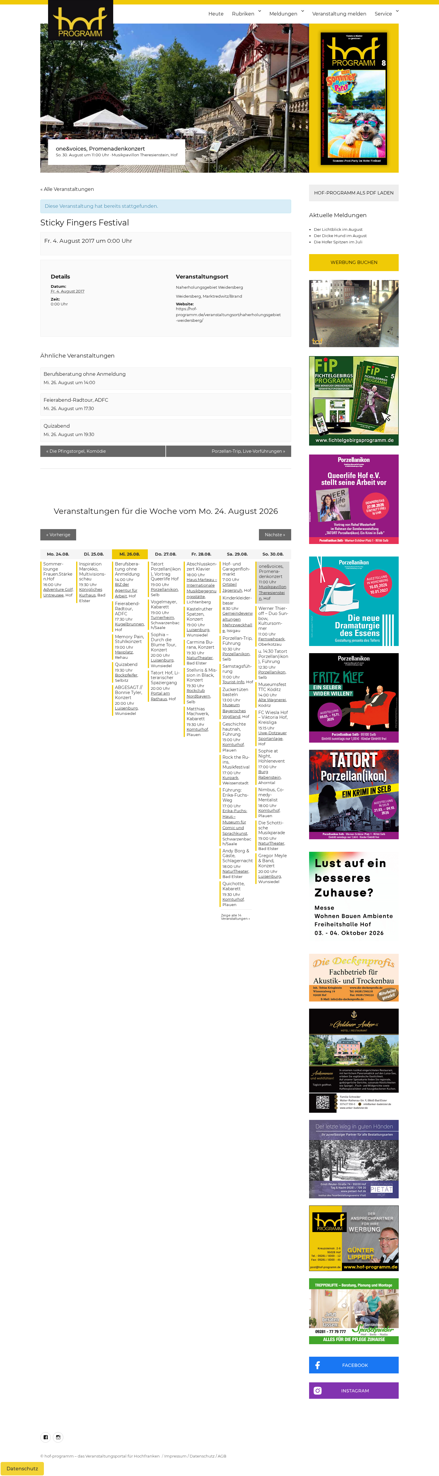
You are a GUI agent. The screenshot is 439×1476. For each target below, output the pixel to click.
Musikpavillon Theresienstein (140, 154)
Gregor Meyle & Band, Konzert (272, 860)
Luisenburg (126, 708)
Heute (216, 14)
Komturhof (197, 729)
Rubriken (243, 14)
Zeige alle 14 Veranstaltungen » (235, 917)
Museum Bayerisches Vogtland (234, 710)
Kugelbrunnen (129, 624)
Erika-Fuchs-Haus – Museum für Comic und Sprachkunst (234, 822)
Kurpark (230, 777)
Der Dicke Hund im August (340, 235)
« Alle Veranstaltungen (67, 189)
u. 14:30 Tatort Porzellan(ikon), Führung (273, 656)
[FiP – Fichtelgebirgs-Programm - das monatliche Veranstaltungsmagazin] (354, 401)
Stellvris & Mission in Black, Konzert (202, 675)
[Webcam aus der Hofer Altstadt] (354, 313)
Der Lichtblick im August (338, 229)
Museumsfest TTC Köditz (272, 687)
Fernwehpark (271, 638)
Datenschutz (202, 1456)
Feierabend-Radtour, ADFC (76, 400)
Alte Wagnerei (272, 699)
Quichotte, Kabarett (233, 886)
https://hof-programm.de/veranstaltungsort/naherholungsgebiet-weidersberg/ (228, 314)
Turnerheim (162, 617)
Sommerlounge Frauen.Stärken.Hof (57, 571)
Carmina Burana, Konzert (200, 644)
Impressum (175, 1456)
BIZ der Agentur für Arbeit (126, 590)
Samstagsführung (237, 669)
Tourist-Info (233, 681)
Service (383, 14)
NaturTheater (200, 657)
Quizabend (57, 426)
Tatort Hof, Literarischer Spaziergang (165, 678)
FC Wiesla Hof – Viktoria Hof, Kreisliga (273, 717)
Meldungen (283, 14)
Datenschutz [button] (22, 1469)
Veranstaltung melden (339, 14)
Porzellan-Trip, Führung (237, 641)
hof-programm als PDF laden (354, 193)
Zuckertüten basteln (235, 692)
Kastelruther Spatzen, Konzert (200, 614)
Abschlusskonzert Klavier (202, 566)
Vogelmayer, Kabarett (164, 604)
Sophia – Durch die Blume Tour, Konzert (163, 642)
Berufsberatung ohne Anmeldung (85, 374)
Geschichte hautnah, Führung (234, 729)
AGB (222, 1456)
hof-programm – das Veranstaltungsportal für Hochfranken (102, 1456)
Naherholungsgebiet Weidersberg (209, 287)
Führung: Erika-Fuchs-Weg (235, 795)
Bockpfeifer (126, 675)
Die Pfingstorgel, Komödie (76, 451)
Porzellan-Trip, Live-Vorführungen (248, 451)
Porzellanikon (164, 589)
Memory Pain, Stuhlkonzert (129, 639)
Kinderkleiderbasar (237, 600)
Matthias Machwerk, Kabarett (198, 714)
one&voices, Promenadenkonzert (100, 149)
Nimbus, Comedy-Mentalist (271, 795)
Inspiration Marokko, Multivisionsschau (92, 571)
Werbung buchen (354, 262)
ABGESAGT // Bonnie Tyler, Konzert (128, 692)
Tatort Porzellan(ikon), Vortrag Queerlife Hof (166, 571)
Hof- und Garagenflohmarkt (236, 569)
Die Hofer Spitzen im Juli (338, 241)
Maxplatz (124, 652)
